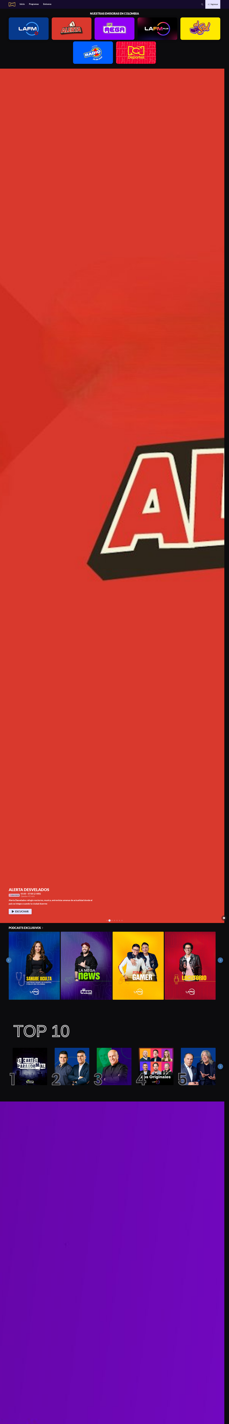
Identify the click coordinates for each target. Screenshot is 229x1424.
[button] (202, 4)
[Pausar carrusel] (224, 918)
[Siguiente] (220, 1066)
